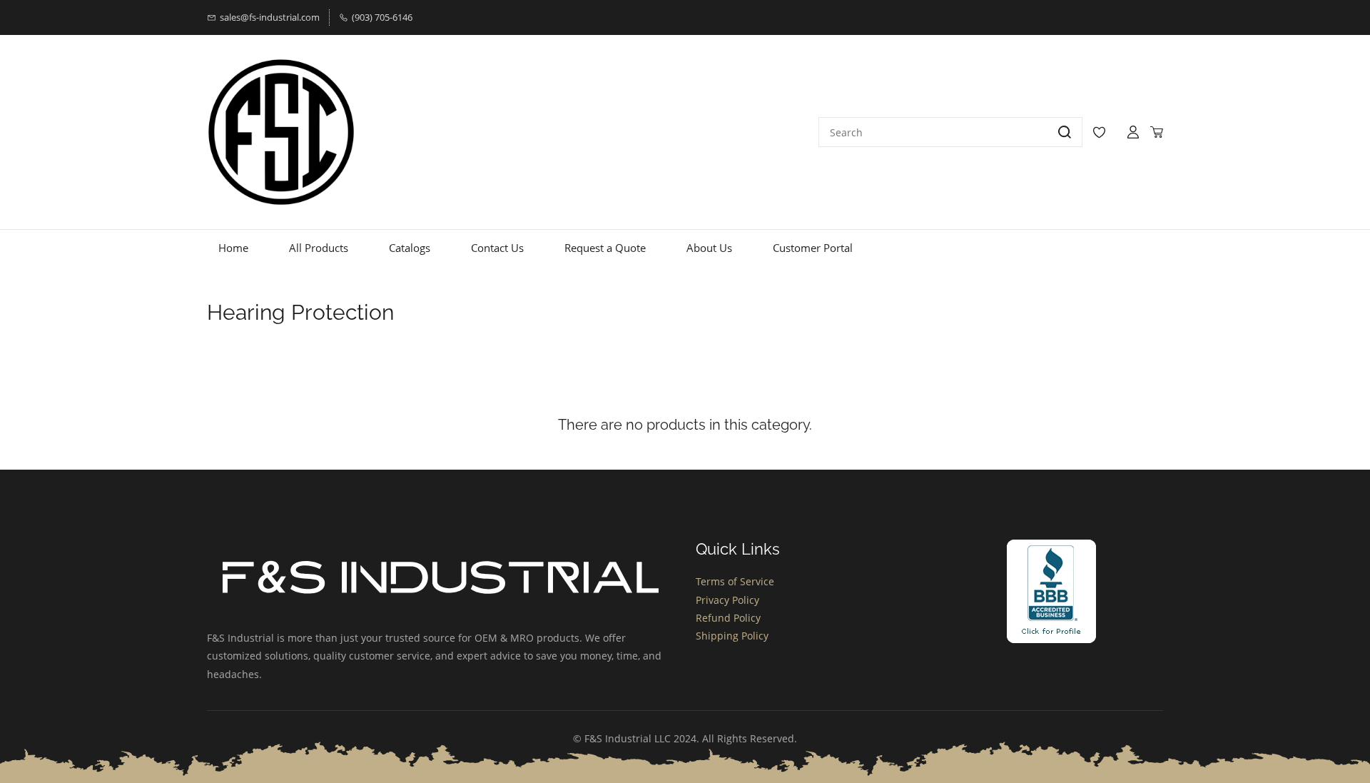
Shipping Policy (732, 635)
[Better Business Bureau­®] (1051, 548)
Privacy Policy (727, 600)
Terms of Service (735, 581)
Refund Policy (728, 618)
